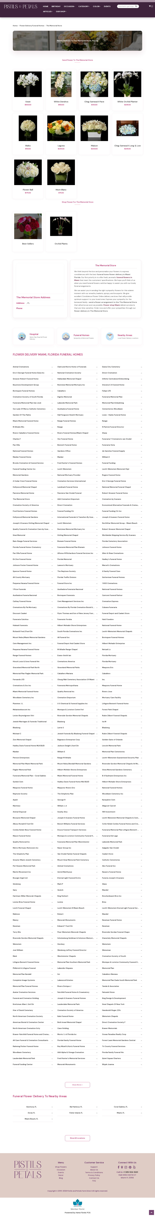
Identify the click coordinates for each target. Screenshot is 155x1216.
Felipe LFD (106, 391)
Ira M (104, 722)
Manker (60, 457)
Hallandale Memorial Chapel (69, 379)
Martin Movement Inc (22, 872)
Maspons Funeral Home (112, 685)
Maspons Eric (107, 667)
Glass (104, 884)
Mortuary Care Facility (111, 697)
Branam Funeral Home (66, 541)
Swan (28, 101)
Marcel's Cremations (111, 565)
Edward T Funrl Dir (65, 926)
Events (107, 6)
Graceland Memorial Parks (68, 667)
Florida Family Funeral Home (69, 1040)
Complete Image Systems (24, 980)
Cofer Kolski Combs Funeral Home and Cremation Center (122, 824)
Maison (94, 145)
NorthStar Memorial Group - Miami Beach (119, 523)
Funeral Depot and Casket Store (115, 613)
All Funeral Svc (63, 637)
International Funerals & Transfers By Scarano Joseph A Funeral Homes (77, 517)
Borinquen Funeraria (66, 595)
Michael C (17, 734)
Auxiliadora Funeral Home (68, 409)
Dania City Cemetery (111, 367)
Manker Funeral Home (22, 457)
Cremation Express (110, 601)
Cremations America (66, 661)
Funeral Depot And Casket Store (71, 643)
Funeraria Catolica (20, 619)
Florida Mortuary (109, 655)
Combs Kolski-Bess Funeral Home (27, 830)
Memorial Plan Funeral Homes (25, 986)
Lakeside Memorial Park (67, 403)
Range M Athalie (64, 758)
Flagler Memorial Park (22, 770)
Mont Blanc (61, 189)
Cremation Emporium (66, 697)
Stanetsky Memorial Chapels (114, 938)
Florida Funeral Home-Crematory (27, 547)
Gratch (60, 890)
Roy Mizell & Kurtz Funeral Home (71, 1046)
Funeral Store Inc (64, 583)
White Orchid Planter (127, 101)
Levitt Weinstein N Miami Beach (70, 908)
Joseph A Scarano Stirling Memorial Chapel (31, 523)
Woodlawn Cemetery (22, 1052)
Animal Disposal (19, 812)
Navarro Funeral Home (111, 872)
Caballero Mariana (65, 673)
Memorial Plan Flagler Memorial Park (28, 673)
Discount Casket (20, 613)
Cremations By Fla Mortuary (25, 607)
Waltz (28, 145)
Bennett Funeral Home (67, 445)
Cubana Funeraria (109, 607)
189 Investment (108, 812)
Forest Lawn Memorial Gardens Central (118, 1040)
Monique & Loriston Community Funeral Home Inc (77, 836)
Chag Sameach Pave (94, 101)
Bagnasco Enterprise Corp (68, 740)
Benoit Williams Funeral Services (71, 824)
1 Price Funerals (19, 589)
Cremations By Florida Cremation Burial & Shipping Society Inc (77, 607)
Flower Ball (28, 189)
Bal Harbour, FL (76, 1107)
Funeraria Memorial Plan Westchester (73, 842)
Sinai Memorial (19, 535)
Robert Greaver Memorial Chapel (116, 529)
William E (106, 457)
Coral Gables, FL (121, 1107)
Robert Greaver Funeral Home (115, 493)
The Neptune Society (66, 571)
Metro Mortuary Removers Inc (25, 848)
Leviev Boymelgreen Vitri (23, 715)
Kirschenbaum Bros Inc (111, 896)
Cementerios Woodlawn (112, 409)
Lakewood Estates (65, 980)
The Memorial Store (21, 499)
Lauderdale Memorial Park (68, 1004)
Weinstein (17, 944)
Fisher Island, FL (76, 1113)
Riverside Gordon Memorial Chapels (72, 715)
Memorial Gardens (20, 475)
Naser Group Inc (64, 848)
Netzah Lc (106, 649)
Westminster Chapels (66, 956)
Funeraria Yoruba (64, 619)
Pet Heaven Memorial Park (24, 866)
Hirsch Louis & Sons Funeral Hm (26, 661)
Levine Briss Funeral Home (24, 902)
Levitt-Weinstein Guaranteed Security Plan (120, 758)
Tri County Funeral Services (113, 1046)
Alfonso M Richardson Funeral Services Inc (75, 553)
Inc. (103, 679)
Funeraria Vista (108, 445)
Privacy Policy (94, 1175)
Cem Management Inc (22, 643)
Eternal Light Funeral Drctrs (69, 878)
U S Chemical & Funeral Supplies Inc (72, 703)
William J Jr (62, 806)
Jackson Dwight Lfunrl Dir (68, 746)
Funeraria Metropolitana (67, 685)
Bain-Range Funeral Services (25, 541)
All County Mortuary (21, 577)
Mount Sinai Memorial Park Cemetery (73, 860)
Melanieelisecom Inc (21, 709)
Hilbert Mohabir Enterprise (113, 643)
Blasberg (61, 722)
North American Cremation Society (28, 1016)
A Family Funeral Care (111, 571)
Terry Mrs (17, 932)
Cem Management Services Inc (70, 601)
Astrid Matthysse (64, 872)
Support (94, 1167)
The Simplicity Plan (65, 794)
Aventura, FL (31, 1107)
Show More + (77, 1085)
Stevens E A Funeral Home (113, 385)
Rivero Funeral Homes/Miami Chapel (72, 433)
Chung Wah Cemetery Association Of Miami (75, 679)
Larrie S (60, 728)
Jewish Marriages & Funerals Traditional (30, 722)
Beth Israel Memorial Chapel (69, 1022)
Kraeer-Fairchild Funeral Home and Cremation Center (33, 1034)
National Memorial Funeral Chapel (116, 487)
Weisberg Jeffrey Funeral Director (71, 950)
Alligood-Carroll (109, 806)
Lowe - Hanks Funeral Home (114, 415)
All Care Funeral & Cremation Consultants (30, 1040)
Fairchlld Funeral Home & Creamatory (73, 992)
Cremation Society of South (114, 956)
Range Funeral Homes (66, 421)
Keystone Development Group (26, 385)
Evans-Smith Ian (64, 655)
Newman (16, 926)
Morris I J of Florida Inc (66, 1034)
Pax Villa (16, 445)
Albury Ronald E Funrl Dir (23, 824)
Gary (15, 890)
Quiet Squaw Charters (111, 1058)
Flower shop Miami (111, 305)
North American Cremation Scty (26, 1028)
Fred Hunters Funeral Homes (25, 511)
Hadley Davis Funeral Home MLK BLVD (29, 746)
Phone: (19, 308)
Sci (58, 974)
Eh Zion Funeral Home (22, 559)
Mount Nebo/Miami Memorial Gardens (29, 637)
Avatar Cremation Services (24, 992)
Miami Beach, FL (31, 1119)
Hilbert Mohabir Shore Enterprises (71, 625)
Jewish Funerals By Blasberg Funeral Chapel (76, 734)
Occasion (61, 1170)
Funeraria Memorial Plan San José (27, 403)
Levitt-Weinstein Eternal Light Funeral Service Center (122, 908)
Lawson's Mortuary (65, 565)
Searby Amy (62, 812)
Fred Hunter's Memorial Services (71, 1058)
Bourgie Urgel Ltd (20, 878)
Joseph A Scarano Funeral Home (71, 818)
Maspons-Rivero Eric (66, 788)
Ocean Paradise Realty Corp (114, 1034)
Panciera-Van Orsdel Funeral (69, 493)
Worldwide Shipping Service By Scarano (119, 535)
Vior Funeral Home (65, 439)
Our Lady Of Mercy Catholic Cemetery (29, 409)
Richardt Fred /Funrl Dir (23, 631)
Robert (60, 914)
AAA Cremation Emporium (68, 499)
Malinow (16, 914)
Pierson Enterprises (21, 758)
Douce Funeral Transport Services (71, 830)
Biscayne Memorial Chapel (24, 818)
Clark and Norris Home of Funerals (71, 367)
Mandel (105, 890)
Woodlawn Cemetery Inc (23, 697)
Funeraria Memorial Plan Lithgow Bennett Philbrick (122, 830)
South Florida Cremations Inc (69, 631)
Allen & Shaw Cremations (112, 553)
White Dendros (61, 101)
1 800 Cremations (109, 583)
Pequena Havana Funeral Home (26, 583)
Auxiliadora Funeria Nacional (25, 595)
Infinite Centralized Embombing (115, 379)
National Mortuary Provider (68, 475)
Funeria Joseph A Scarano (113, 878)
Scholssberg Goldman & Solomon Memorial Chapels (77, 938)
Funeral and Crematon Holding (26, 998)
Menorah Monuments (66, 920)
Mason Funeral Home (22, 836)
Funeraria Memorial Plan (112, 397)
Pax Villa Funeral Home (22, 553)
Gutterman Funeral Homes (113, 577)
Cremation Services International (71, 481)
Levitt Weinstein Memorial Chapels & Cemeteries (122, 818)
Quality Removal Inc (65, 691)
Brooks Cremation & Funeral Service (28, 463)
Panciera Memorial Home (23, 493)
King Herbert (62, 896)
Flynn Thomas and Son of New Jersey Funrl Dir (76, 613)
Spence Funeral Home (22, 571)
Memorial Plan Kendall (22, 974)
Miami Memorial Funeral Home (25, 421)
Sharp (104, 433)
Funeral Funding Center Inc (24, 469)
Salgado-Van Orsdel (110, 848)
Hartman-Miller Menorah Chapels (27, 896)
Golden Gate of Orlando (112, 740)
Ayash (15, 800)
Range (104, 421)
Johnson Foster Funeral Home (25, 565)
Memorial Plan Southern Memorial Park (73, 962)
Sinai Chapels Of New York (113, 1004)
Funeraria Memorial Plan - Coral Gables (29, 776)
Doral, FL (31, 1113)
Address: (20, 303)
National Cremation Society (69, 373)
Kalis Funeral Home (65, 1016)
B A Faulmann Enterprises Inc (114, 776)
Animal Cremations (21, 367)
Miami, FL (120, 1113)
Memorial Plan (108, 968)
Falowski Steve (108, 992)
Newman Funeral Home (112, 920)
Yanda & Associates (110, 986)
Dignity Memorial (64, 397)
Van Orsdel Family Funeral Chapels (71, 854)
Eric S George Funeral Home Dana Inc (28, 373)
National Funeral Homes (23, 451)
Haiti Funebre (108, 619)
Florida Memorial (64, 559)
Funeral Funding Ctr (65, 511)
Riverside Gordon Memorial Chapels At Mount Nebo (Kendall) (122, 764)
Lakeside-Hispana (65, 968)
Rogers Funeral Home (111, 475)
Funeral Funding (108, 463)
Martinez (16, 806)
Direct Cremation (109, 373)
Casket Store (107, 854)
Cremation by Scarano (111, 499)
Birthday (56, 6)
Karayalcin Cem (108, 800)
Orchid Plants (61, 243)
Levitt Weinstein (64, 469)
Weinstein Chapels (110, 1016)
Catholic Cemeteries (111, 860)
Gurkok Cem (18, 782)
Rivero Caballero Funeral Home (26, 433)
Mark (15, 956)
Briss (104, 902)
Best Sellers (28, 243)
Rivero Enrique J (64, 986)
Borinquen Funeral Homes (24, 391)
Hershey (61, 944)
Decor (60, 1175)
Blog (61, 1178)
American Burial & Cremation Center (28, 1022)
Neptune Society (20, 794)
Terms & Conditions (94, 1172)
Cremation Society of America (26, 505)
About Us (94, 1170)
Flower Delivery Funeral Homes (32, 26)
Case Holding (63, 1028)
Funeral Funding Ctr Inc (112, 511)
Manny (15, 920)
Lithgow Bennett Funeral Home (115, 703)
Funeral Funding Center (23, 1064)
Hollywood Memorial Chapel (25, 487)
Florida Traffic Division (66, 577)
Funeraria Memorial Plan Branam (71, 547)
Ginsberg (17, 884)
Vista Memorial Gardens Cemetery (117, 770)
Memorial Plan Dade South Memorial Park (119, 980)
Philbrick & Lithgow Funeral (24, 968)
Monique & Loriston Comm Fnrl (70, 709)
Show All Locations (77, 1138)
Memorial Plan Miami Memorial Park (28, 764)
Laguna (61, 145)
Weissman (106, 950)
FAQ (94, 1181)
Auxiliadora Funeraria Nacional (70, 589)
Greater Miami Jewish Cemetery (27, 860)
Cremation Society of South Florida (28, 397)
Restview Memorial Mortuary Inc (71, 385)
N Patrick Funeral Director (113, 427)
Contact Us (94, 1178)
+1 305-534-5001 (130, 1172)
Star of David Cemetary (23, 1010)
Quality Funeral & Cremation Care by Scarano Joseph (33, 529)
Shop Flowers (61, 1167)
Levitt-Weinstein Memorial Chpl (115, 469)
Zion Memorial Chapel (22, 740)
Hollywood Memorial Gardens (25, 517)
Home (45, 6)
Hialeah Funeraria (20, 625)
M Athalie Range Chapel (67, 649)
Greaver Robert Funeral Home (25, 379)
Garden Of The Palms (22, 415)
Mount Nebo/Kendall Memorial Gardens (74, 764)
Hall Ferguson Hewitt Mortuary (70, 415)
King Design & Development (114, 998)
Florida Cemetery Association (115, 541)
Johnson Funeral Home (112, 547)
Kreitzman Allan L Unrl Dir (23, 1004)
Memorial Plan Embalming (113, 403)
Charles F (17, 439)
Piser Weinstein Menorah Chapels (71, 932)
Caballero (61, 391)
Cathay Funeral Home (22, 601)
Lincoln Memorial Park (111, 746)
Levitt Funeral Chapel (22, 908)
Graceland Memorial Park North (26, 667)
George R (61, 800)
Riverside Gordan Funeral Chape (116, 932)
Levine (60, 902)
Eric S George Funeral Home (114, 481)
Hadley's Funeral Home (112, 559)
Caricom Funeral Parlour (112, 595)
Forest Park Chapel (110, 709)
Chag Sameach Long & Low (127, 145)
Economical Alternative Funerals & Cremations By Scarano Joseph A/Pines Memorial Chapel (122, 505)
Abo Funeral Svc (109, 866)
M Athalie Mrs (18, 427)
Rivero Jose (107, 691)
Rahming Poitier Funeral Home (25, 1046)
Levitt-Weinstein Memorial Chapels (117, 631)
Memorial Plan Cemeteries (113, 752)
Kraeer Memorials (109, 1028)
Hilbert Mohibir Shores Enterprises (72, 770)
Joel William (18, 950)
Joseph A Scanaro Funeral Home (116, 517)
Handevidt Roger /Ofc (111, 1010)
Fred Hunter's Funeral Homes (69, 463)
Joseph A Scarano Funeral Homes (71, 998)
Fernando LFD (18, 679)
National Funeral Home (112, 625)
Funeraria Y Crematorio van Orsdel (117, 439)
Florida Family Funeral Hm (113, 1052)
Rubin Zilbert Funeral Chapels (114, 715)
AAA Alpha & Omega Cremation (70, 1052)
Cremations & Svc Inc (22, 685)
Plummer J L (18, 703)
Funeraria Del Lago (110, 836)
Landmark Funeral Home (67, 487)
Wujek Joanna (108, 1064)
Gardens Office (63, 451)
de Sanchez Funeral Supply (113, 451)
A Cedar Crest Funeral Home (25, 481)
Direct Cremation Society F (113, 1022)
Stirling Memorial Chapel (67, 535)
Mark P (60, 884)
